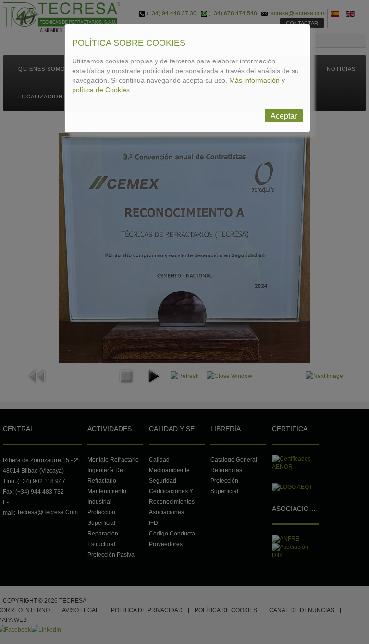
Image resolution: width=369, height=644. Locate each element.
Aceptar (284, 116)
